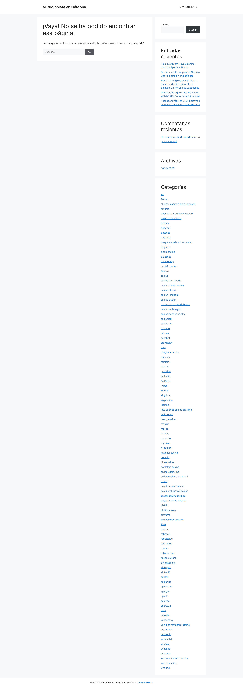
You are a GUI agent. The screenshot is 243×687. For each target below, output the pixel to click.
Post (163, 524)
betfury (165, 223)
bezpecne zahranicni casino (176, 242)
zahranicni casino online (174, 658)
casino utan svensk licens (175, 304)
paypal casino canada (173, 495)
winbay (165, 644)
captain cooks (168, 266)
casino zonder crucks (173, 314)
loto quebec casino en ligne (176, 409)
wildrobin (166, 634)
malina (164, 428)
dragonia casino (170, 352)
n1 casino (166, 448)
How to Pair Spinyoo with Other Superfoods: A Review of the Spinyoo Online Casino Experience (180, 84)
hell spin (165, 376)
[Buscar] (90, 52)
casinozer (166, 323)
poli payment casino (172, 519)
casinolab (166, 318)
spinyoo (165, 601)
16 (162, 194)
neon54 (165, 457)
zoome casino (168, 663)
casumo (165, 328)
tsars (163, 610)
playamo (165, 514)
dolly (163, 347)
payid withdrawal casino (174, 491)
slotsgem (166, 567)
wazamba (166, 629)
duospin (165, 357)
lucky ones (167, 414)
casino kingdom (170, 295)
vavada (165, 615)
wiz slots (166, 653)
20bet (164, 199)
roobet (164, 548)
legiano (165, 404)
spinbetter (166, 586)
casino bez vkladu (171, 280)
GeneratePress (145, 682)
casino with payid (171, 309)
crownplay (166, 342)
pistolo (164, 505)
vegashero (167, 620)
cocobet (165, 338)
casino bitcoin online (172, 285)
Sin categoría (168, 562)
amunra (165, 208)
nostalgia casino (170, 467)
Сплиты (165, 667)
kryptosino (167, 400)
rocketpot (166, 543)
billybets (165, 247)
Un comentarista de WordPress (178, 137)
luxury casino (168, 419)
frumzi (164, 366)
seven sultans (168, 557)
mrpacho (166, 438)
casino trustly (168, 299)
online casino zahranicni (174, 476)
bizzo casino (168, 251)
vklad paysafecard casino (175, 624)
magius (165, 424)
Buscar (165, 24)
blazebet (166, 256)
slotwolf (165, 572)
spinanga (166, 581)
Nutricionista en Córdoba (64, 7)
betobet (165, 232)
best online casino (171, 218)
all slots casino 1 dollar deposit (178, 204)
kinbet (164, 390)
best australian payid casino (177, 213)
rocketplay (167, 538)
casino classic (168, 290)
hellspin (165, 381)
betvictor (166, 237)
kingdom (166, 395)
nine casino (167, 462)
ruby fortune (168, 553)
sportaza (166, 605)
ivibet (164, 385)
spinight (165, 591)
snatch (164, 577)
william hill (166, 639)
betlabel (165, 228)
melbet (165, 433)
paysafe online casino (173, 500)
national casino (169, 452)
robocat (165, 534)
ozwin (164, 481)
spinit (164, 596)
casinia (165, 271)
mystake (165, 443)
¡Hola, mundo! (169, 141)
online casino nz (170, 471)
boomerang (167, 261)
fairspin (165, 361)
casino (164, 275)
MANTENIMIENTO (188, 7)
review (164, 529)
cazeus (165, 333)
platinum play (168, 510)
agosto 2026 (168, 168)
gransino (166, 371)
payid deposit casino (172, 486)
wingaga (165, 648)
